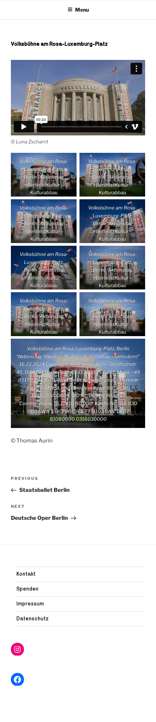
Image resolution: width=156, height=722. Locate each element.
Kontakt (26, 574)
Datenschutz (32, 618)
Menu (82, 10)
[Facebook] (17, 679)
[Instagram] (17, 649)
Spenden (27, 589)
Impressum (30, 603)
